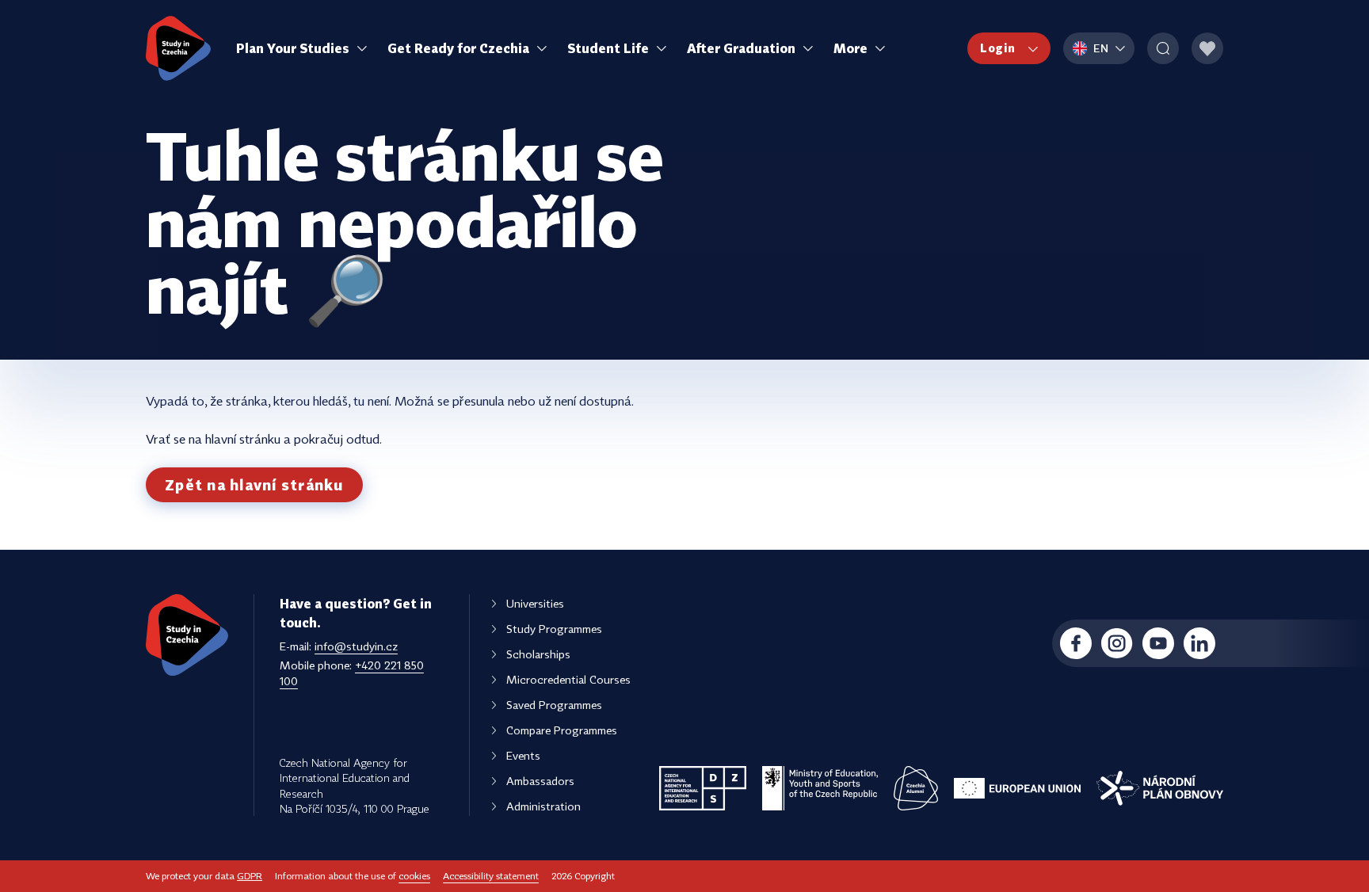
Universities (535, 603)
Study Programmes (554, 628)
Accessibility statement (491, 876)
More (850, 48)
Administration (543, 806)
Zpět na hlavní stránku (254, 485)
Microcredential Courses (568, 679)
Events (523, 755)
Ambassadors (540, 780)
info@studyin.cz (356, 646)
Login (998, 48)
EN (1101, 48)
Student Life (608, 48)
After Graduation (741, 48)
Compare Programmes (561, 730)
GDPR (249, 876)
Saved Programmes (554, 704)
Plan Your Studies (292, 48)
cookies (414, 876)
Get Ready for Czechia (458, 48)
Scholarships (538, 654)
